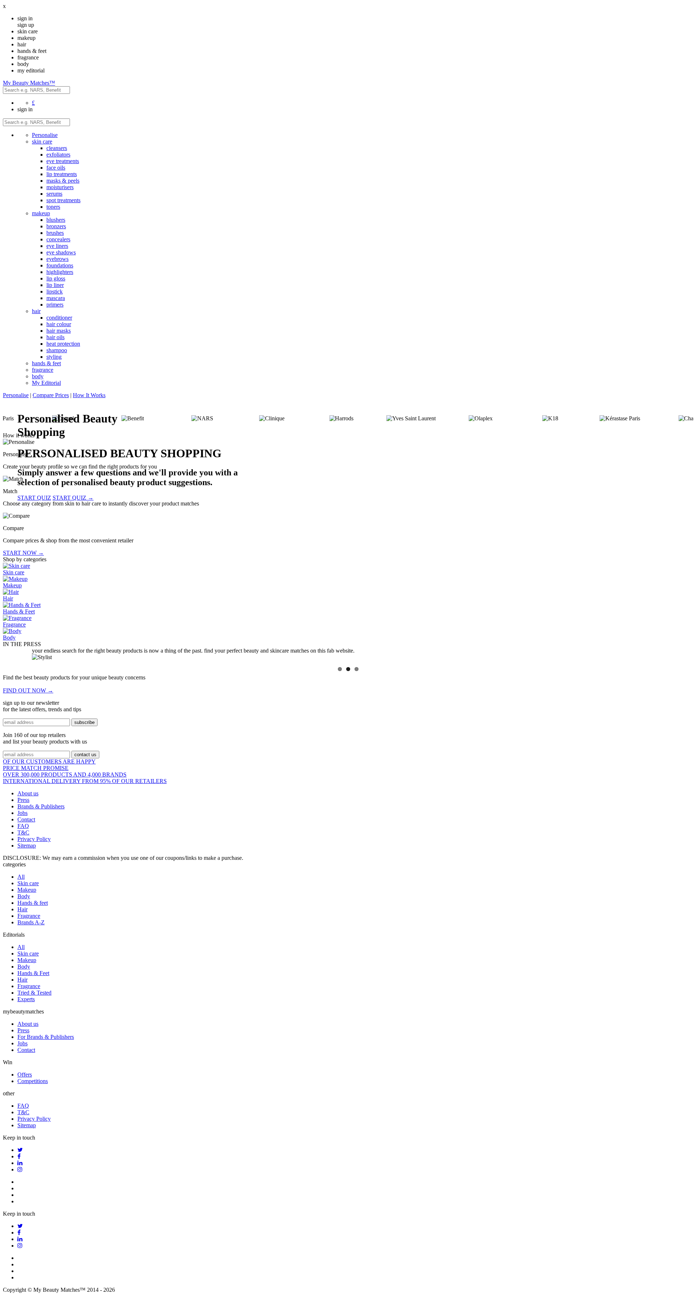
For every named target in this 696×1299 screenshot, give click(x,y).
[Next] (682, 661)
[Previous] (14, 661)
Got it (348, 681)
